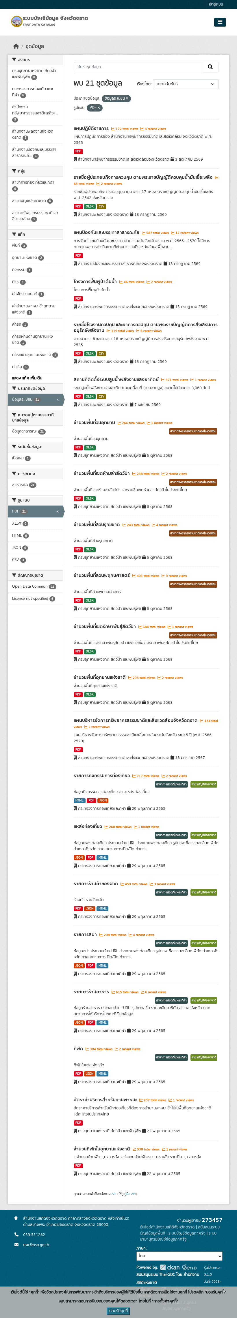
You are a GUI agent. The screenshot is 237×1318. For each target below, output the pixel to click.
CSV (101, 206)
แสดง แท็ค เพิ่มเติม (27, 378)
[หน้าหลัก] (16, 46)
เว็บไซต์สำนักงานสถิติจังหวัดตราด (167, 1227)
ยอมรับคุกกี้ (118, 1311)
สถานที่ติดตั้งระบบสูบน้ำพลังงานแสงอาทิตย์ (117, 379)
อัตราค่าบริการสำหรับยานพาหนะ (106, 1100)
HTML (79, 800)
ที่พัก (79, 1048)
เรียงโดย (144, 84)
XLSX (90, 206)
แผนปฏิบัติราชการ (92, 128)
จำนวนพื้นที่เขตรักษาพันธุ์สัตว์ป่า (105, 626)
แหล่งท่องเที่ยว (88, 826)
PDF (78, 151)
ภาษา (141, 1248)
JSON (103, 800)
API (114, 1193)
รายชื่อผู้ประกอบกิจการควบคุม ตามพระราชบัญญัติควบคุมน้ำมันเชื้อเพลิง (144, 177)
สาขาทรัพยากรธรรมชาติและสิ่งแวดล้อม (193, 431)
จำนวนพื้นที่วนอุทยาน (95, 422)
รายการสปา (86, 934)
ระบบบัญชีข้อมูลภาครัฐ (187, 1233)
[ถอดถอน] (127, 98)
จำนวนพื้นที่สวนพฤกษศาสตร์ (102, 575)
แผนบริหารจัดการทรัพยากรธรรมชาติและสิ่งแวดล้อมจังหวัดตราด (136, 720)
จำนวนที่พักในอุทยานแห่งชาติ (102, 1149)
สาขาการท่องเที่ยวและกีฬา (171, 784)
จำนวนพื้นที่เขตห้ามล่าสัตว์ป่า (102, 473)
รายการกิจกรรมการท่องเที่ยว (102, 775)
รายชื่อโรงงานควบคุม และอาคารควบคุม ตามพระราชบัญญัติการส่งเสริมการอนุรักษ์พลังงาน (146, 328)
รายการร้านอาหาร (92, 992)
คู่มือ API (130, 1193)
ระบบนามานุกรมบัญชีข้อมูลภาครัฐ (178, 1236)
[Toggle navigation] (220, 22)
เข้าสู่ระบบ (216, 4)
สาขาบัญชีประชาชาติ (204, 784)
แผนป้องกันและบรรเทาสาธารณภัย (107, 232)
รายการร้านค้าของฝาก (96, 884)
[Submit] (211, 67)
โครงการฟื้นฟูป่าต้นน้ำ (96, 281)
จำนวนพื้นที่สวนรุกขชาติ (97, 524)
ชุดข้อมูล (35, 46)
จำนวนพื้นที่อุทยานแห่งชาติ (100, 677)
